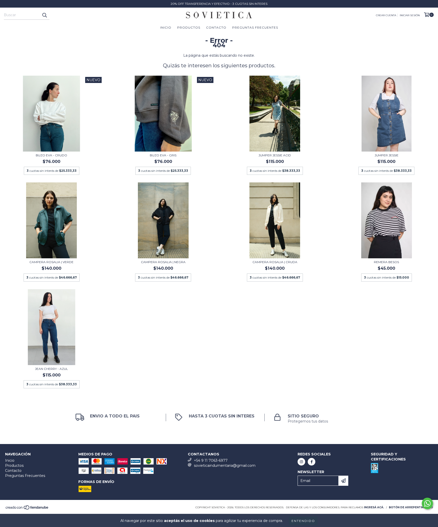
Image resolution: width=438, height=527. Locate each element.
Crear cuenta (386, 15)
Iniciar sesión (410, 15)
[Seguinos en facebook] (311, 462)
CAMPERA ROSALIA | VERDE (51, 262)
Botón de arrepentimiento (411, 507)
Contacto (216, 27)
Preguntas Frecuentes (255, 27)
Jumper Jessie (386, 155)
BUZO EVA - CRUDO (51, 155)
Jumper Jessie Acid (275, 155)
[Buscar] (44, 15)
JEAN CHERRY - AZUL (51, 369)
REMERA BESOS (386, 262)
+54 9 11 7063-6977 (211, 460)
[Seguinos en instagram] (301, 462)
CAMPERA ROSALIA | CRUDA (274, 262)
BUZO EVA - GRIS (163, 155)
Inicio (165, 27)
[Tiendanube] (27, 509)
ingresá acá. (374, 507)
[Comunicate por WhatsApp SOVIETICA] (427, 503)
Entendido (303, 521)
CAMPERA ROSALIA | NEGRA (163, 262)
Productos (188, 27)
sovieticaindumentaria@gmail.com (225, 465)
